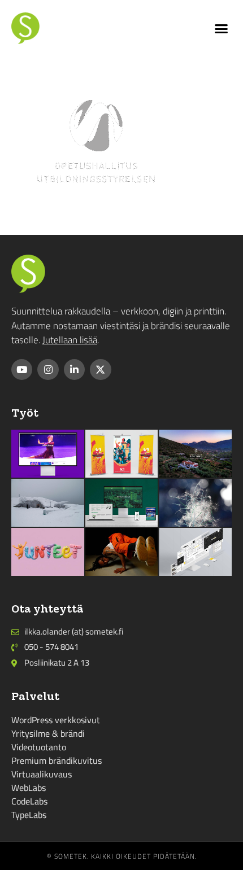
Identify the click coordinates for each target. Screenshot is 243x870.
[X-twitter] (100, 369)
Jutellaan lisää (69, 340)
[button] (221, 28)
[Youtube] (21, 369)
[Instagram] (47, 369)
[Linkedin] (74, 369)
